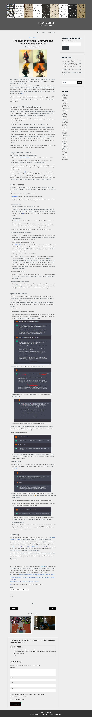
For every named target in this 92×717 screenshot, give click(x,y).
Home (38, 32)
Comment (12, 667)
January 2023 (65, 119)
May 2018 (64, 154)
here (22, 93)
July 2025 (64, 97)
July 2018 (64, 151)
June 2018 (64, 152)
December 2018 (65, 145)
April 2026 (64, 94)
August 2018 (65, 149)
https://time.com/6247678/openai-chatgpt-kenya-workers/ (25, 581)
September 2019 (66, 135)
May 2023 (64, 113)
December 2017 (65, 159)
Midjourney (43, 566)
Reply (15, 655)
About (44, 32)
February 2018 (65, 157)
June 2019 (64, 138)
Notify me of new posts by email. (18, 699)
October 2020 (65, 129)
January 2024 (65, 105)
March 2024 (64, 102)
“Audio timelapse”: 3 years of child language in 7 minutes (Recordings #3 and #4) (71, 64)
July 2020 (64, 130)
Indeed (65, 48)
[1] (25, 172)
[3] (48, 258)
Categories (51, 32)
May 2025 (64, 99)
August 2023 (65, 110)
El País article (18, 244)
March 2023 (64, 116)
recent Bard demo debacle (16, 546)
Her (16, 468)
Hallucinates (15, 196)
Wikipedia (17, 221)
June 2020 (64, 132)
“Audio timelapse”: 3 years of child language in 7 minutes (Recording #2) (71, 67)
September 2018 (66, 148)
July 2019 (64, 137)
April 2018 (64, 156)
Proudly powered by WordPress (37, 714)
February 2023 (65, 118)
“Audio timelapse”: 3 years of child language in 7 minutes (71, 70)
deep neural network (25, 157)
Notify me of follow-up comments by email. (20, 696)
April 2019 (64, 140)
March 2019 (64, 141)
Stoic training (19, 286)
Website (11, 688)
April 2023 (64, 114)
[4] (36, 550)
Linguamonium (46, 23)
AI (34, 603)
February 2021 (65, 126)
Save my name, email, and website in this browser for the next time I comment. (28, 694)
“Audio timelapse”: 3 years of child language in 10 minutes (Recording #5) (71, 61)
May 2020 (64, 133)
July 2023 (64, 111)
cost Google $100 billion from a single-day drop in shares (39, 546)
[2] (23, 213)
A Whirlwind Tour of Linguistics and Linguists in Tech (72, 73)
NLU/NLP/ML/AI (32, 37)
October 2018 (65, 146)
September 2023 (66, 108)
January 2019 (65, 143)
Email (11, 682)
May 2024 (64, 100)
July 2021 (64, 124)
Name (11, 677)
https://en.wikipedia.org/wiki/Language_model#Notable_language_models (36, 574)
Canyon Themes (58, 714)
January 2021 (65, 127)
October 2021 (65, 122)
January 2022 (65, 121)
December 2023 (65, 106)
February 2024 (65, 103)
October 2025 (65, 95)
